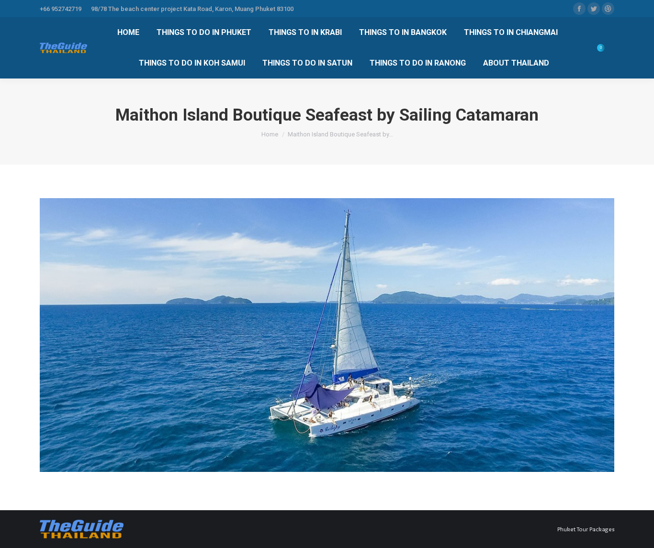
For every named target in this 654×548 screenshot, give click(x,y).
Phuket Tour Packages (585, 529)
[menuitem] (128, 32)
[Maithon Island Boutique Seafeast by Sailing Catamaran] (327, 335)
